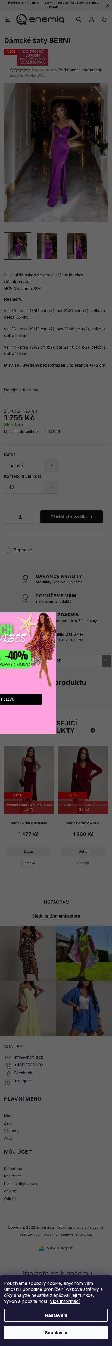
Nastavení (56, 1315)
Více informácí (65, 1301)
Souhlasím (56, 1332)
